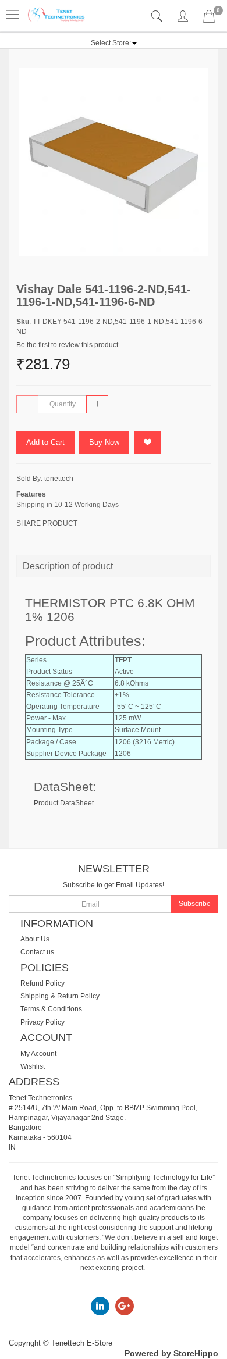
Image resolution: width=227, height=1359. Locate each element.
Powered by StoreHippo (171, 1353)
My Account (38, 1054)
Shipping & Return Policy (60, 996)
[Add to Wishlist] (147, 442)
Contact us (37, 952)
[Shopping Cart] (209, 19)
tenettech (58, 479)
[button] (114, 43)
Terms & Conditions (51, 1009)
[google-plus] (124, 1305)
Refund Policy (42, 983)
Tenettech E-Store (81, 1343)
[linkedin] (100, 1305)
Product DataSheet (64, 803)
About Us (34, 939)
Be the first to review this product (67, 345)
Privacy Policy (42, 1022)
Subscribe (195, 904)
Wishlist (32, 1066)
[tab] (158, 17)
